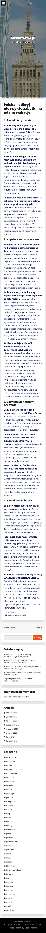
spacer (9, 862)
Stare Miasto (11, 866)
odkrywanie (10, 830)
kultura (9, 809)
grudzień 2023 (12, 717)
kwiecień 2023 (12, 741)
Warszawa (10, 886)
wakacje (9, 882)
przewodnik (10, 850)
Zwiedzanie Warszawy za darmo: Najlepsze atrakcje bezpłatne (22, 674)
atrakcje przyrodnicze (14, 769)
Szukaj (37, 637)
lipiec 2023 (10, 737)
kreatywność (11, 801)
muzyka (9, 818)
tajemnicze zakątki (13, 870)
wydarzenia (10, 894)
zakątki (9, 902)
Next (37, 627)
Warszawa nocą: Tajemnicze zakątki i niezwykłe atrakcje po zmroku (20, 662)
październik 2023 (13, 725)
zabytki (23, 615)
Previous (10, 627)
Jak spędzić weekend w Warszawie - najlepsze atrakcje (19, 680)
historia (9, 789)
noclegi (9, 826)
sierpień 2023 (11, 733)
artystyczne (10, 761)
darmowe (10, 781)
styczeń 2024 (11, 713)
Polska (9, 846)
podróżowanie (13, 615)
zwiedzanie (10, 910)
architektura (11, 757)
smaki (8, 858)
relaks (8, 854)
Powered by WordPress (23, 922)
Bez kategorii (11, 773)
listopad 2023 (11, 721)
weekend (9, 890)
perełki (9, 834)
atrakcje (9, 765)
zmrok (8, 906)
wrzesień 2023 (12, 729)
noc (7, 822)
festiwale (9, 785)
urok (8, 878)
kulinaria (9, 805)
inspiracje (10, 793)
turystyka (9, 874)
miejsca (9, 813)
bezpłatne (10, 777)
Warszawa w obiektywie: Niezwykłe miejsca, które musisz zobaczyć (22, 668)
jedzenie (9, 797)
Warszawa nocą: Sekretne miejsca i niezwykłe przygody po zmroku (19, 655)
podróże (9, 838)
